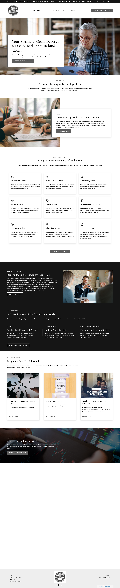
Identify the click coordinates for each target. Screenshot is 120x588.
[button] (36, 10)
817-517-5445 (63, 1)
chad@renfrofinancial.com (81, 1)
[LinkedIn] (61, 585)
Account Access (104, 1)
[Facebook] (58, 585)
